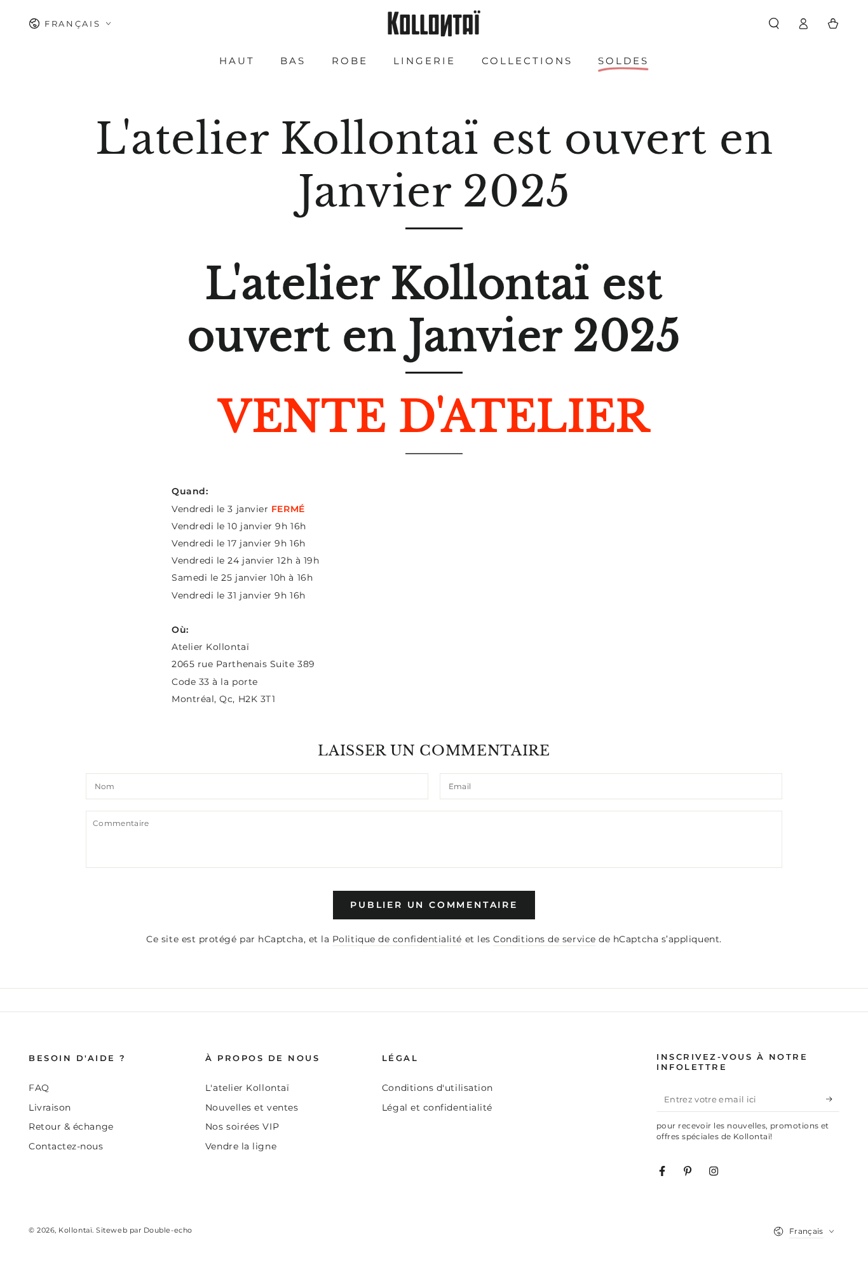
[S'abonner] (832, 1099)
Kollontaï (75, 1230)
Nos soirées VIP (242, 1126)
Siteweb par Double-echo (144, 1230)
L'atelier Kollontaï (247, 1087)
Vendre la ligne (240, 1146)
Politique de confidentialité (397, 939)
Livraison (50, 1107)
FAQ (39, 1087)
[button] (774, 23)
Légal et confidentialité (437, 1107)
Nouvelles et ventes (251, 1107)
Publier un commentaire (434, 904)
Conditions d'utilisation (437, 1087)
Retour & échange (71, 1126)
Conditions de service (544, 939)
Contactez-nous (66, 1146)
